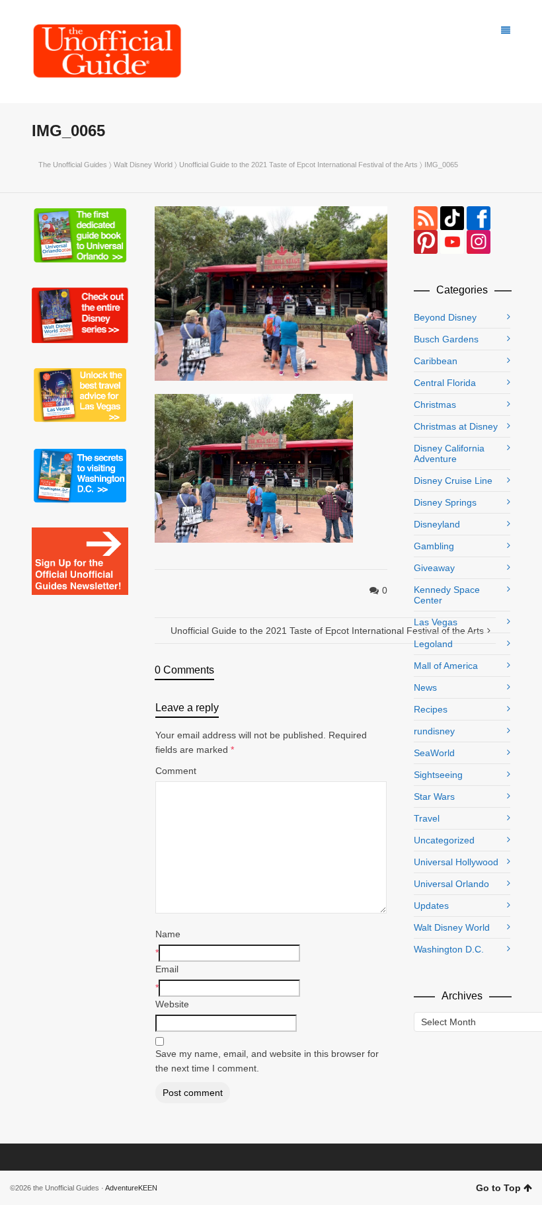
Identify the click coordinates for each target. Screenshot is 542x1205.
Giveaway (434, 568)
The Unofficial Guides (72, 165)
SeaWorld (434, 753)
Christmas (435, 404)
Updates (431, 905)
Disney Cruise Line (453, 480)
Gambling (434, 546)
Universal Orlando (451, 883)
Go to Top (498, 1188)
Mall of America (446, 665)
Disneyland (437, 524)
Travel (427, 818)
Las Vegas (435, 622)
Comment (175, 770)
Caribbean (435, 361)
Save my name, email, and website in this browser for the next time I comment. (267, 1060)
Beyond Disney (445, 317)
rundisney (434, 731)
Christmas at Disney (456, 426)
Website (172, 1004)
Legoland (433, 644)
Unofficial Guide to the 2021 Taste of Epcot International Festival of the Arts (298, 165)
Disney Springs (445, 502)
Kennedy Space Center (447, 594)
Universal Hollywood (456, 862)
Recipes (430, 709)
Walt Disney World (143, 165)
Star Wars (434, 796)
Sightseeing (438, 774)
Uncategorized (444, 840)
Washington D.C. (449, 949)
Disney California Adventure (449, 453)
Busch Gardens (446, 339)
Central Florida (445, 382)
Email (166, 969)
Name (167, 934)
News (425, 687)
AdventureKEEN (131, 1188)
